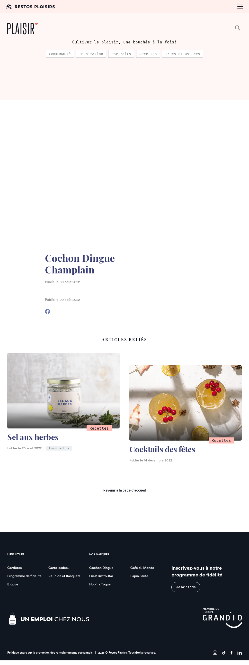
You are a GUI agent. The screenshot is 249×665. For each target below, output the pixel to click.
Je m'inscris (186, 587)
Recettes (148, 54)
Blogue (12, 584)
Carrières (14, 568)
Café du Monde (142, 568)
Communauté (60, 54)
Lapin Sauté (139, 576)
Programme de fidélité (24, 576)
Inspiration (91, 54)
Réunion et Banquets (64, 576)
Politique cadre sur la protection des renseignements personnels (49, 652)
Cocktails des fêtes (162, 450)
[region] (124, 54)
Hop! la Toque (100, 584)
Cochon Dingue (101, 568)
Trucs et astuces (182, 54)
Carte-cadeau (59, 568)
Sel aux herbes (33, 438)
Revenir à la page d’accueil (124, 490)
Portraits (121, 54)
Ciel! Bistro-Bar (101, 576)
